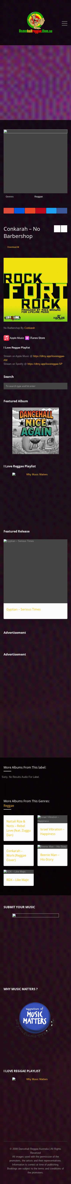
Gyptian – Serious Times (23, 609)
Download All (13, 247)
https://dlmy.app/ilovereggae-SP (44, 363)
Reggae (38, 196)
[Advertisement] (35, 82)
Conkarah (29, 328)
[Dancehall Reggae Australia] (35, 24)
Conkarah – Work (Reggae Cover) (16, 855)
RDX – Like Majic (17, 880)
